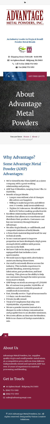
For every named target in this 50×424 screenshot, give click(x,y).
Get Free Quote (36, 76)
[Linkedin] (25, 2)
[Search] (8, 76)
